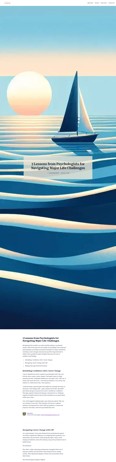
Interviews (104, 3)
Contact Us (111, 3)
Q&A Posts (90, 3)
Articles (97, 3)
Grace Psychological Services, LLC (50, 415)
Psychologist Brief (54, 173)
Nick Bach (30, 413)
